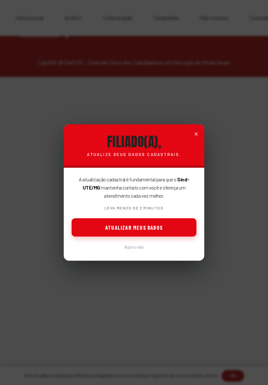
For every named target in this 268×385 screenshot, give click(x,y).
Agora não (134, 247)
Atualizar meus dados (134, 227)
